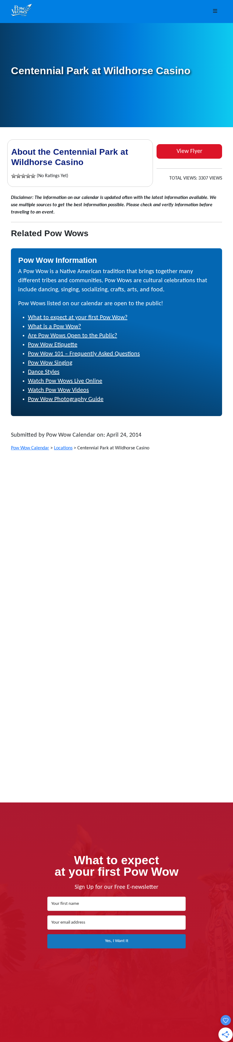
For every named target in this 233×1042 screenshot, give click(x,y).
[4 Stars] (28, 176)
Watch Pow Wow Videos (58, 390)
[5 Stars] (33, 176)
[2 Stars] (18, 176)
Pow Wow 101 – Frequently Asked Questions (84, 354)
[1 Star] (13, 176)
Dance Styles (43, 372)
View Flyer (189, 151)
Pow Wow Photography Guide (65, 399)
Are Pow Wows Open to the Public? (72, 336)
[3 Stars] (23, 176)
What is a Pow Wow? (54, 327)
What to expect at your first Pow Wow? (77, 318)
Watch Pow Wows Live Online (65, 381)
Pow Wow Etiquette (52, 345)
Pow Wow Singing (50, 363)
